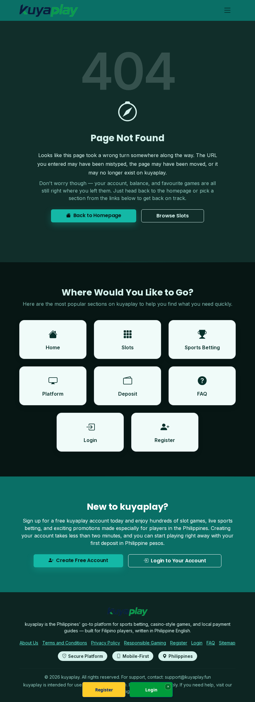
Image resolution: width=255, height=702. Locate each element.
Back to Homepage (97, 215)
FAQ (210, 642)
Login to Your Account (178, 560)
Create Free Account (82, 560)
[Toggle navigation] (227, 10)
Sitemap (227, 642)
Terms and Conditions (64, 642)
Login (196, 642)
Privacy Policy (105, 642)
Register (178, 642)
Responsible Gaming (145, 642)
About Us (29, 642)
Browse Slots (172, 215)
